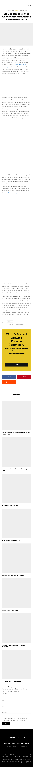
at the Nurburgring (13, 193)
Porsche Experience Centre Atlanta (16, 324)
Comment (5, 693)
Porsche (16, 10)
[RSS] (21, 738)
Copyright (7, 743)
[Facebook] (18, 738)
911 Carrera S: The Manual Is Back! (11, 681)
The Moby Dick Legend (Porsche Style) (13, 575)
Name (4, 700)
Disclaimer (20, 743)
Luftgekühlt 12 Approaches (10, 505)
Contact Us (16, 750)
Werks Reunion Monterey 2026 (11, 540)
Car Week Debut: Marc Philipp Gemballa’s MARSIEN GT (14, 646)
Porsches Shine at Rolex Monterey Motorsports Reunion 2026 (16, 433)
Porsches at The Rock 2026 (10, 610)
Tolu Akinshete (10, 10)
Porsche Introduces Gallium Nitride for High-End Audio (16, 469)
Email (4, 706)
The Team (15, 746)
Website (4, 712)
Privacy (27, 743)
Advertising (23, 746)
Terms (13, 743)
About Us (8, 746)
